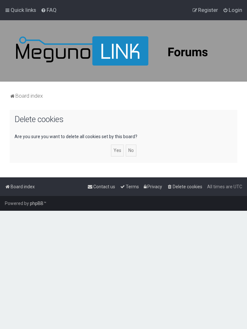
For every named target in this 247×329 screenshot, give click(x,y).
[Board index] (128, 51)
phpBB (36, 203)
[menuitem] (49, 9)
